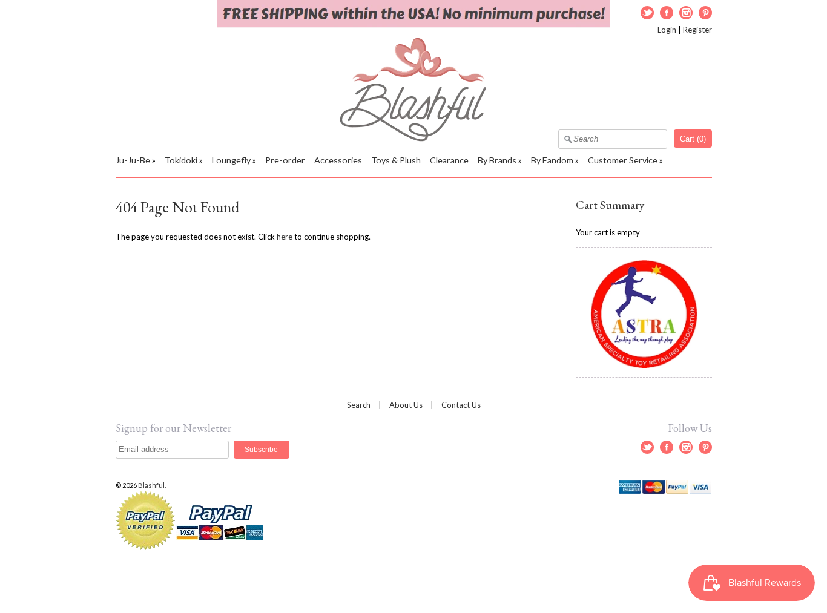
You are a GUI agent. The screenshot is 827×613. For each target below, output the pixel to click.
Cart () (693, 138)
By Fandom (552, 160)
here (284, 236)
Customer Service (622, 160)
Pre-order (285, 160)
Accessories (338, 160)
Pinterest (705, 12)
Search (359, 405)
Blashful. (152, 485)
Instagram (686, 12)
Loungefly (231, 160)
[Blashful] (413, 138)
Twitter (647, 12)
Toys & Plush (396, 160)
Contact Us (461, 405)
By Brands (497, 160)
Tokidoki (181, 160)
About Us (406, 405)
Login (666, 29)
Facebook (666, 12)
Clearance (449, 160)
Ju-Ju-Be (133, 160)
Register (697, 29)
